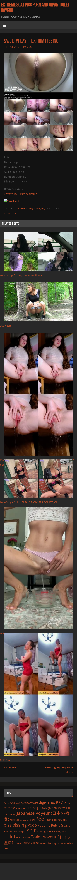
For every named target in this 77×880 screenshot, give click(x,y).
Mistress (14, 819)
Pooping (43, 825)
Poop (32, 825)
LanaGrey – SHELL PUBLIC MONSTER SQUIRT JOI (28, 502)
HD (69, 808)
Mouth (23, 820)
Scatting (8, 831)
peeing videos (61, 820)
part (32, 819)
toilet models (23, 837)
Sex (15, 831)
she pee (22, 831)
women (61, 843)
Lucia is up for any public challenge (21, 275)
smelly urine (60, 831)
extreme (9, 808)
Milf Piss (5, 760)
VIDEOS (35, 843)
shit (31, 830)
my (28, 820)
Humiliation (10, 813)
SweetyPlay (39, 208)
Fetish (32, 808)
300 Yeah (5, 325)
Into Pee (10, 767)
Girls (44, 808)
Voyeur (43, 843)
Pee (39, 818)
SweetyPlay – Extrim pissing (20, 193)
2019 (6, 802)
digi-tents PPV (51, 802)
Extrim (21, 208)
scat (65, 824)
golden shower (57, 808)
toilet (10, 836)
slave (50, 831)
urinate (17, 843)
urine (26, 842)
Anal (13, 802)
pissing (29, 208)
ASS (18, 802)
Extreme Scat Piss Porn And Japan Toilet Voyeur (35, 7)
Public (55, 825)
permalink (10, 213)
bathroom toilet (29, 802)
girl (39, 808)
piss (8, 825)
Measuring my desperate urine (58, 770)
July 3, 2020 (13, 46)
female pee (21, 808)
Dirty (67, 802)
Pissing (27, 46)
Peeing (49, 819)
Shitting (41, 831)
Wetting (52, 843)
